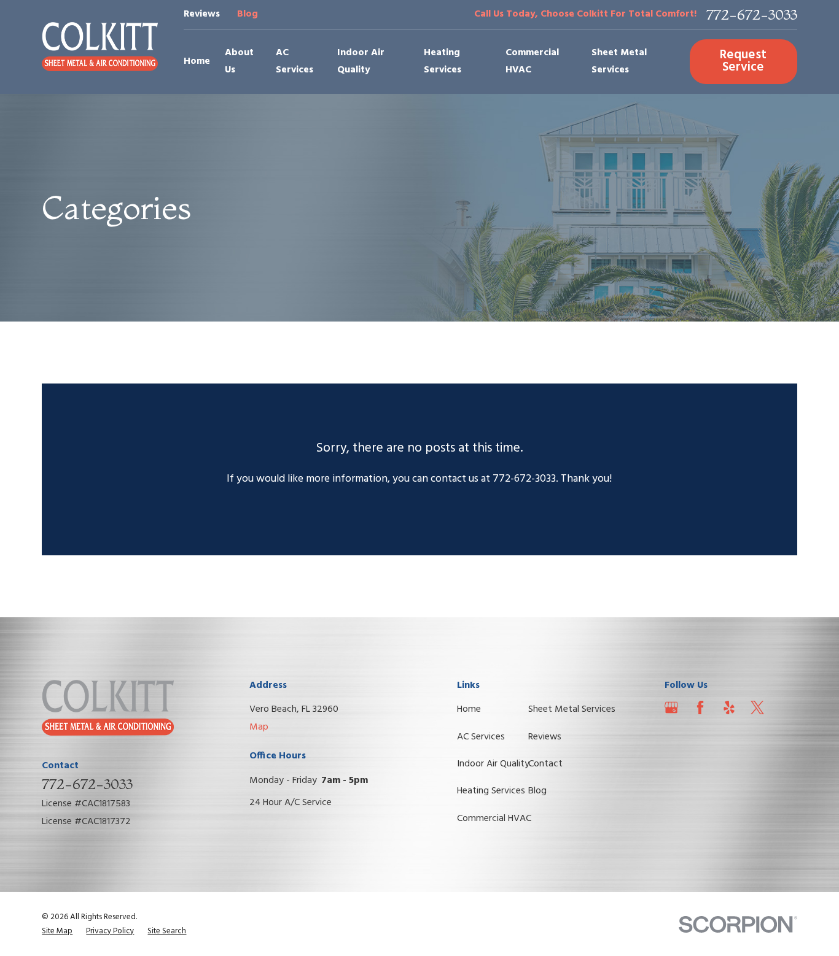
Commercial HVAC (494, 819)
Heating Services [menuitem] (442, 61)
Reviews (202, 14)
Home (469, 709)
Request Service (743, 61)
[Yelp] (729, 707)
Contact (545, 764)
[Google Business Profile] (671, 707)
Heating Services (491, 791)
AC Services (481, 737)
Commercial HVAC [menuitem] (532, 61)
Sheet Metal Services (571, 709)
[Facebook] (700, 707)
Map (258, 727)
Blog (247, 14)
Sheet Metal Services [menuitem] (619, 61)
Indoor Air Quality (493, 764)
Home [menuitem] (197, 61)
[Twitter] (757, 707)
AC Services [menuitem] (294, 61)
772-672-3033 (751, 14)
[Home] (100, 46)
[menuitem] (57, 931)
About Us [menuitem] (239, 61)
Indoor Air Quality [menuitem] (360, 61)
